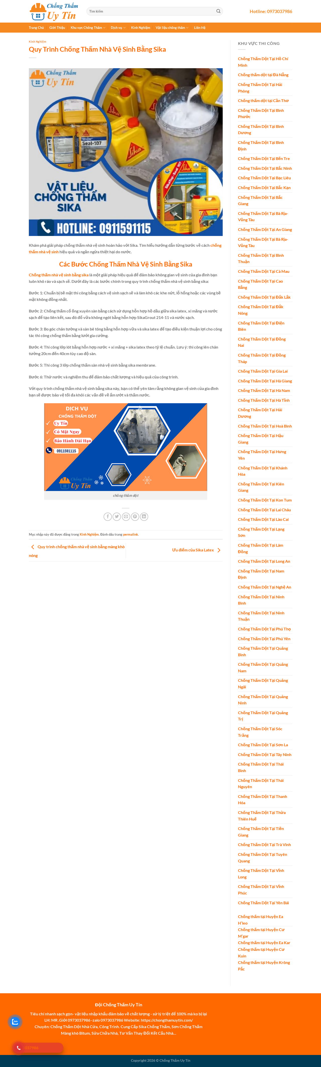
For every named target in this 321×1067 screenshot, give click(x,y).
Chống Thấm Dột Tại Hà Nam (264, 390)
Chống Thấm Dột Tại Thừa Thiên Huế (262, 815)
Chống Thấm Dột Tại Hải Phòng (260, 87)
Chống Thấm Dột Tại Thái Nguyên (261, 783)
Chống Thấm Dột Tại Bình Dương (261, 129)
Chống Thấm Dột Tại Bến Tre (264, 158)
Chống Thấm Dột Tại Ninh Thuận (261, 616)
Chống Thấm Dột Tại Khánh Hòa (262, 471)
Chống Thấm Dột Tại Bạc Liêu (264, 178)
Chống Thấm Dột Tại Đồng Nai (262, 342)
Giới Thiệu (57, 28)
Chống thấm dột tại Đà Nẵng (263, 74)
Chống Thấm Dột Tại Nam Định (261, 574)
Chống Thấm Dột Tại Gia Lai (263, 371)
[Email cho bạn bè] (126, 517)
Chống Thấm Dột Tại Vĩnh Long (261, 873)
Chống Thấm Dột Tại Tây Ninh (264, 754)
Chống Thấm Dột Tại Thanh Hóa (262, 799)
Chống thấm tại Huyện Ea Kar (264, 942)
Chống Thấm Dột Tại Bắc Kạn (264, 187)
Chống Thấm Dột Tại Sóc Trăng (260, 732)
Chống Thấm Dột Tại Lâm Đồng (260, 548)
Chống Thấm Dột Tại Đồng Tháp (262, 358)
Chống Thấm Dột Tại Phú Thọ (264, 628)
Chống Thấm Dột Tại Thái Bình (261, 767)
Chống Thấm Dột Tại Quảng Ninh (263, 699)
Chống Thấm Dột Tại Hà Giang (265, 380)
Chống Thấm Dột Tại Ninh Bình (261, 600)
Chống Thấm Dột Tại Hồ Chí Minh (263, 62)
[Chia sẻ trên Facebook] (108, 517)
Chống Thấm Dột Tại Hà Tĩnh (264, 400)
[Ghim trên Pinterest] (135, 517)
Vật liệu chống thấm (170, 28)
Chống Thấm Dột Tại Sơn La (263, 745)
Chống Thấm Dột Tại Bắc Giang (260, 200)
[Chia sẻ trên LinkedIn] (144, 517)
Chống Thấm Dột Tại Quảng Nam (263, 667)
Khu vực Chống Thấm (86, 28)
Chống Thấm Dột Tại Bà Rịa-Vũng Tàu (263, 216)
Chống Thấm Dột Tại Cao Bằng (260, 284)
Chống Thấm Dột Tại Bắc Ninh (265, 168)
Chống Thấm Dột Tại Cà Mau (263, 271)
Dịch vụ (116, 28)
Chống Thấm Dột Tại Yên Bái (263, 902)
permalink (130, 534)
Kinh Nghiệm (140, 28)
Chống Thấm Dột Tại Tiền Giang (261, 832)
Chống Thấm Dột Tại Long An (264, 561)
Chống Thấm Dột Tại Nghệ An (264, 587)
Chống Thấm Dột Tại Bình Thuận (261, 258)
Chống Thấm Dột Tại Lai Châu (264, 509)
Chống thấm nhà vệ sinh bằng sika (59, 274)
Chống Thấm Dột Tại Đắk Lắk (264, 297)
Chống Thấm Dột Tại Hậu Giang (260, 439)
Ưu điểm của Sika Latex (193, 550)
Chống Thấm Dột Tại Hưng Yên (262, 455)
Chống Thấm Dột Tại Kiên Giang (261, 487)
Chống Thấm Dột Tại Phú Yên (264, 638)
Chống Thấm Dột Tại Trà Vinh (264, 844)
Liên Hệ (199, 28)
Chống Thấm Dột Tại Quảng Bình (263, 651)
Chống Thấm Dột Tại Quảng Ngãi (263, 683)
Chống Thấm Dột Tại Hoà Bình (265, 426)
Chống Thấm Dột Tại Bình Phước (261, 113)
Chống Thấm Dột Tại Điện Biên (261, 326)
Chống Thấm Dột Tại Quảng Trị (263, 715)
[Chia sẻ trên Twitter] (117, 517)
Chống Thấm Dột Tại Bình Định (261, 145)
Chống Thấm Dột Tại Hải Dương (260, 413)
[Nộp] (218, 11)
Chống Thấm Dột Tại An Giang (265, 229)
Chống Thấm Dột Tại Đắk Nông (260, 310)
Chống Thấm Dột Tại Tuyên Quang (262, 857)
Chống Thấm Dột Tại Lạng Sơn (261, 532)
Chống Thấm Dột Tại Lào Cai (263, 519)
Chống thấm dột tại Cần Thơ (263, 100)
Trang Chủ (36, 28)
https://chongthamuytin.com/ (167, 1020)
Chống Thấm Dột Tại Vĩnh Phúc (261, 889)
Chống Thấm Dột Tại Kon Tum (265, 500)
